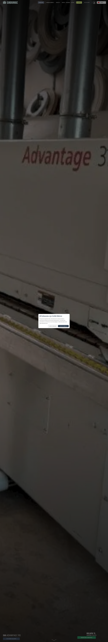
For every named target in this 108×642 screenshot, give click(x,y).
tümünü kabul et (63, 326)
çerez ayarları (52, 326)
